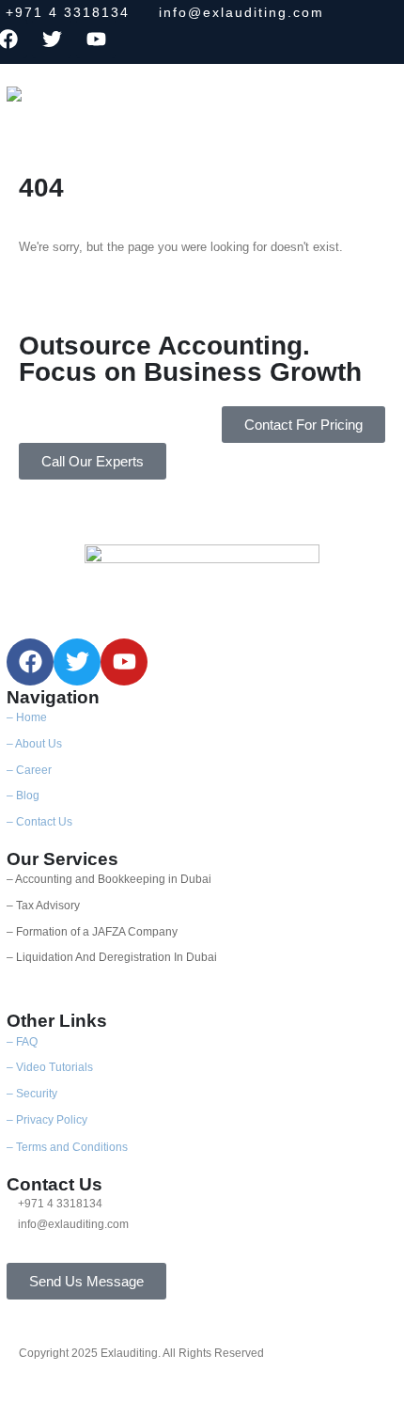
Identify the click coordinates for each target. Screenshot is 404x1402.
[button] (131, 99)
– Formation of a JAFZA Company (92, 931)
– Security (32, 1093)
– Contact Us (39, 821)
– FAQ (22, 1041)
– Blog (23, 795)
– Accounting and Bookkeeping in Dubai (109, 879)
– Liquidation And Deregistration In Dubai (112, 957)
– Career (29, 770)
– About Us (34, 743)
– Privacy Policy (47, 1119)
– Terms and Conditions (67, 1147)
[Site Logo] (58, 107)
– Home (27, 717)
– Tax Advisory (43, 905)
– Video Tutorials (50, 1067)
